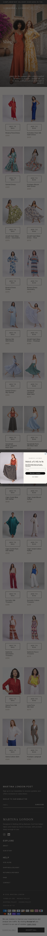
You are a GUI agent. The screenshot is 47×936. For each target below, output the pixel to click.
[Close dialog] (45, 454)
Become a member (35, 473)
